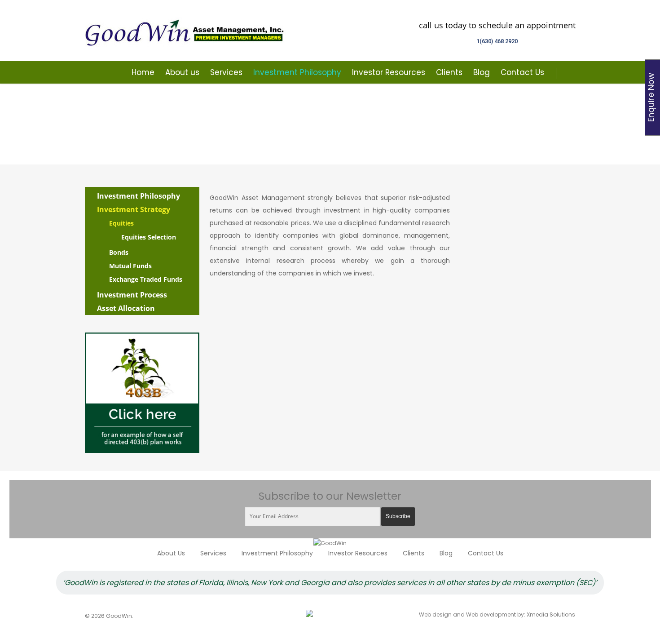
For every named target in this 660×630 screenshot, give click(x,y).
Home (143, 72)
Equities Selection (148, 237)
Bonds (118, 252)
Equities (121, 223)
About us (182, 72)
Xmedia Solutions (551, 614)
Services (226, 72)
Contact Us (522, 72)
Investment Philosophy (297, 72)
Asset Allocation (126, 308)
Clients (449, 72)
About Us (171, 553)
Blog (481, 72)
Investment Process (132, 295)
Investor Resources (388, 72)
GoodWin (186, 30)
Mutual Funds (130, 266)
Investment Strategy (133, 209)
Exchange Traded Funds (145, 279)
